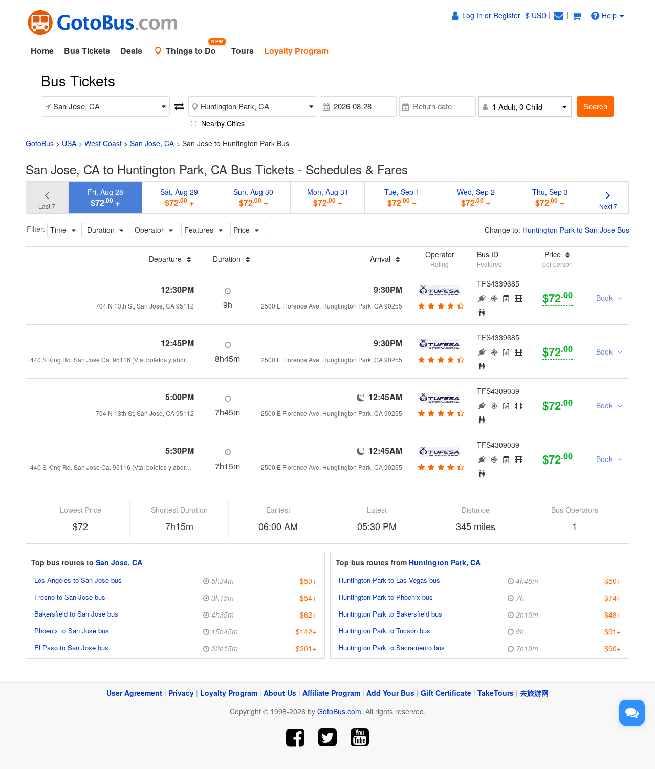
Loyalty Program (228, 693)
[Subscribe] (359, 738)
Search (595, 106)
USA (69, 143)
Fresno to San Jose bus (69, 597)
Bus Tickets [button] (87, 50)
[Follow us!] (328, 738)
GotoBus (40, 143)
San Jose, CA (152, 143)
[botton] (440, 305)
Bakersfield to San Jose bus (76, 614)
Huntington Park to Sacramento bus (392, 647)
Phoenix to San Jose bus (71, 630)
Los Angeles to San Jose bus (78, 580)
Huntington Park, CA (445, 562)
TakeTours (495, 693)
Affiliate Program (331, 693)
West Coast (103, 143)
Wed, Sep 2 (476, 197)
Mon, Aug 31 (327, 197)
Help (609, 15)
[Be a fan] (295, 738)
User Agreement (134, 693)
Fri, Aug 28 (105, 197)
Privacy (181, 693)
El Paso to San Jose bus (71, 647)
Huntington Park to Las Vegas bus (389, 580)
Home (42, 50)
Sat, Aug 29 (179, 197)
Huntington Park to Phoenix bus (386, 597)
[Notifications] (558, 15)
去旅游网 (534, 693)
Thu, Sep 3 (550, 197)
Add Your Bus (390, 693)
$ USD (536, 15)
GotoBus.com (339, 711)
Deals (131, 50)
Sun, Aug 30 (253, 197)
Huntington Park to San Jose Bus (575, 230)
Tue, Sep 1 (402, 197)
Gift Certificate (446, 693)
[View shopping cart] (576, 15)
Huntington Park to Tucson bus (384, 630)
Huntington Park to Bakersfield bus (390, 614)
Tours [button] (242, 50)
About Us (280, 693)
